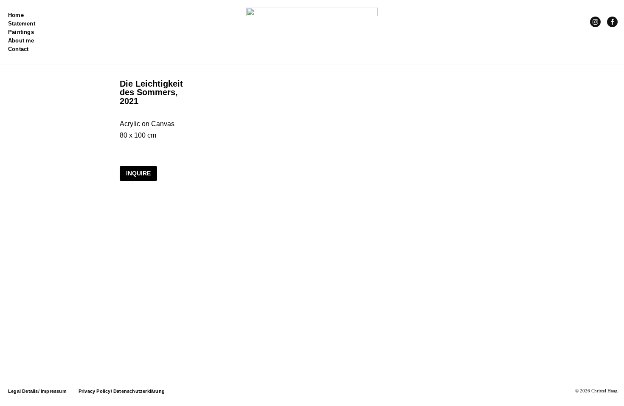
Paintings (21, 32)
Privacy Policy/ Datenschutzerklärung (122, 391)
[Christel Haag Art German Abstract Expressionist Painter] (312, 32)
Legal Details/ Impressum (37, 391)
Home (16, 15)
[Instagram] (595, 22)
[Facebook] (612, 22)
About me (21, 40)
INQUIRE (138, 173)
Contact (18, 49)
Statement (21, 23)
